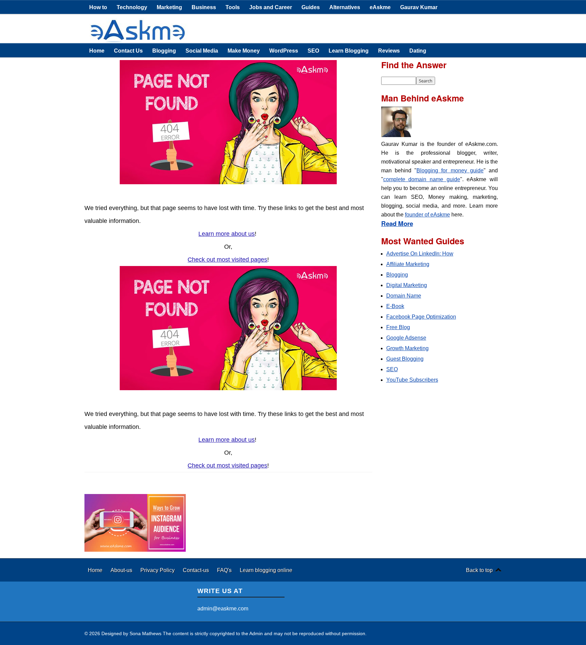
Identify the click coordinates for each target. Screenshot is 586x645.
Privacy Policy (158, 570)
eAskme (380, 7)
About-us (122, 570)
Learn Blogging (349, 51)
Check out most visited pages (227, 259)
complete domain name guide (421, 179)
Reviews (389, 51)
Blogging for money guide (450, 170)
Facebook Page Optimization (421, 317)
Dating (417, 51)
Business (204, 7)
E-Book (395, 306)
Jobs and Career (270, 7)
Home (96, 51)
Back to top (479, 570)
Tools (233, 7)
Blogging (164, 51)
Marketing (169, 7)
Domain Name (403, 296)
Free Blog (398, 327)
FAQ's (225, 570)
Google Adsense (406, 338)
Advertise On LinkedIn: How (419, 254)
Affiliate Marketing (407, 264)
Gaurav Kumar (418, 7)
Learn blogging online (266, 570)
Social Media (201, 51)
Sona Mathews (145, 633)
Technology (132, 7)
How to (98, 7)
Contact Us (128, 51)
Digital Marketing (406, 285)
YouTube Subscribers (412, 380)
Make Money (244, 51)
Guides (310, 7)
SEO (313, 51)
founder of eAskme (427, 214)
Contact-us (196, 570)
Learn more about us (226, 233)
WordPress (283, 51)
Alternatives (344, 7)
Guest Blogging (405, 359)
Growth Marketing (407, 348)
